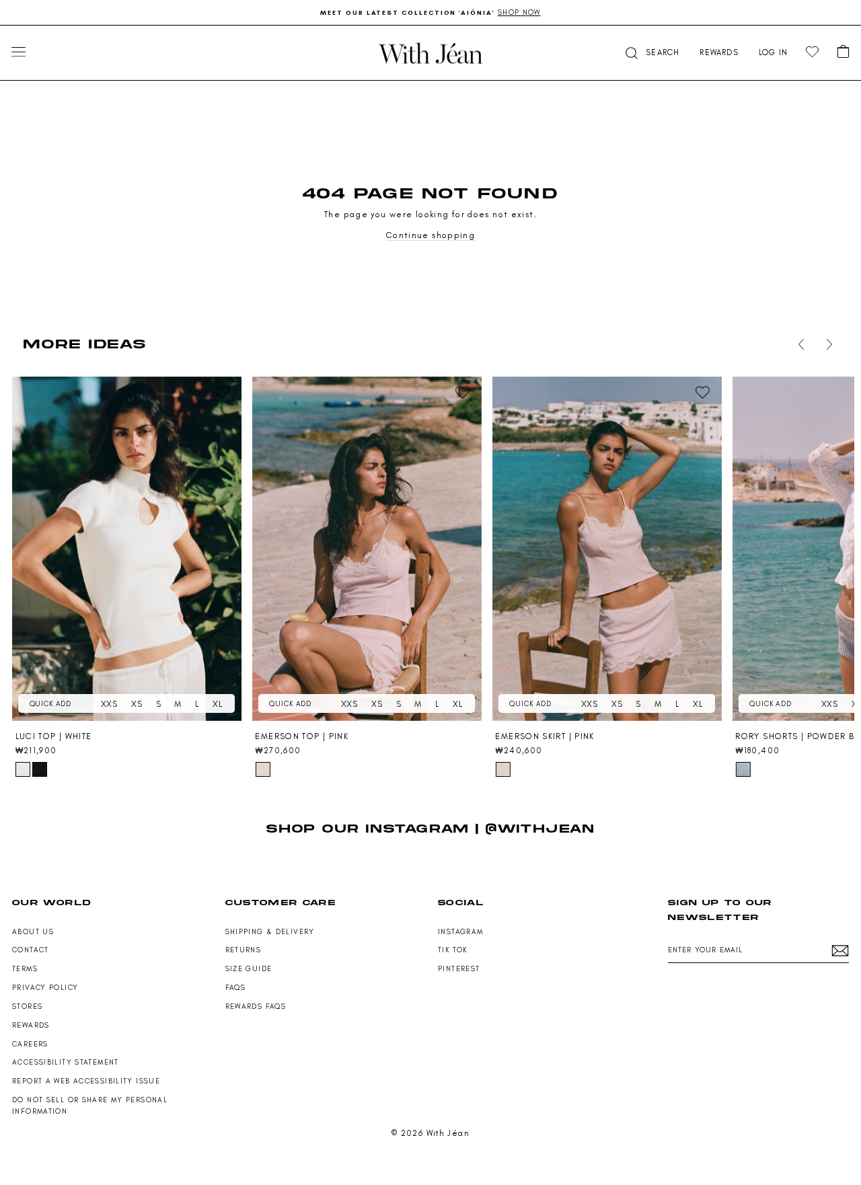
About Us (33, 931)
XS (137, 704)
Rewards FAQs (256, 1006)
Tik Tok (452, 950)
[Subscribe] (840, 950)
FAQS (235, 987)
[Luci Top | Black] (39, 769)
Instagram (460, 931)
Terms (25, 968)
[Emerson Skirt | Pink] (607, 549)
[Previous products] (798, 344)
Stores (27, 1006)
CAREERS (30, 1044)
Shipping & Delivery (270, 931)
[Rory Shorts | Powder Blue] (742, 769)
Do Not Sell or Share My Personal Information (89, 1106)
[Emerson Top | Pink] (367, 549)
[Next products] (826, 344)
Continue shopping (430, 235)
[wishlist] (812, 52)
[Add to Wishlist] (223, 393)
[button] (651, 53)
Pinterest (459, 968)
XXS (109, 704)
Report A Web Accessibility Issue (86, 1081)
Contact (30, 950)
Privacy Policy (45, 987)
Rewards (31, 1025)
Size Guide (248, 968)
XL (218, 704)
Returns (243, 950)
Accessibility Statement (65, 1062)
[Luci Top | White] (127, 549)
